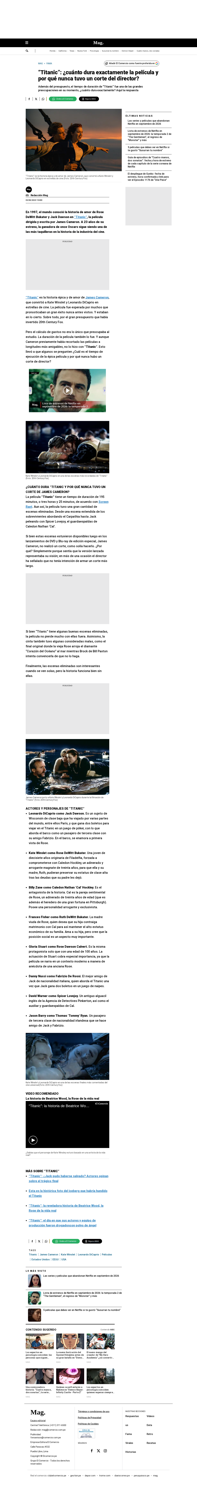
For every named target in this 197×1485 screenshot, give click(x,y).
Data (149, 1425)
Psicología (94, 51)
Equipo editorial (38, 1420)
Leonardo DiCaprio (88, 1254)
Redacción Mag (39, 195)
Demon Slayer (128, 51)
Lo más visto (36, 1271)
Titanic (33, 1254)
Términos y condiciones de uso (93, 1411)
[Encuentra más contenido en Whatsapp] (43, 99)
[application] (67, 1124)
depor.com (90, 1475)
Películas (107, 1254)
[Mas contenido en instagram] (105, 1450)
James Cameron (49, 1254)
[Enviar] (27, 51)
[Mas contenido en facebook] (91, 1450)
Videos (150, 1416)
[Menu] (28, 43)
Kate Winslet (68, 1254)
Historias (130, 1451)
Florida (52, 51)
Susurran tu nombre (110, 51)
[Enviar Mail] (28, 195)
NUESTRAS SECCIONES (135, 1411)
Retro (150, 1434)
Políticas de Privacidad (89, 1417)
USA (63, 1259)
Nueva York (82, 51)
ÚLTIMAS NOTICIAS (139, 116)
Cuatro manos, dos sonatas (148, 51)
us (126, 1425)
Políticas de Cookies (88, 1424)
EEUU (55, 1259)
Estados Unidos (41, 1259)
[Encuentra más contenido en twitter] (36, 99)
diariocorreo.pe (122, 1475)
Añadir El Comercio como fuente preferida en (132, 63)
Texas (72, 51)
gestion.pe (75, 1475)
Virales (129, 1443)
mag (155, 1475)
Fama (128, 1434)
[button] (33, 1140)
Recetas (151, 1443)
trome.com (105, 1475)
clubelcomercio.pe (57, 1475)
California (62, 51)
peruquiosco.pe (141, 1475)
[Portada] (37, 1417)
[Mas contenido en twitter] (98, 1450)
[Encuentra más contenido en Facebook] (29, 99)
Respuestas (132, 1416)
